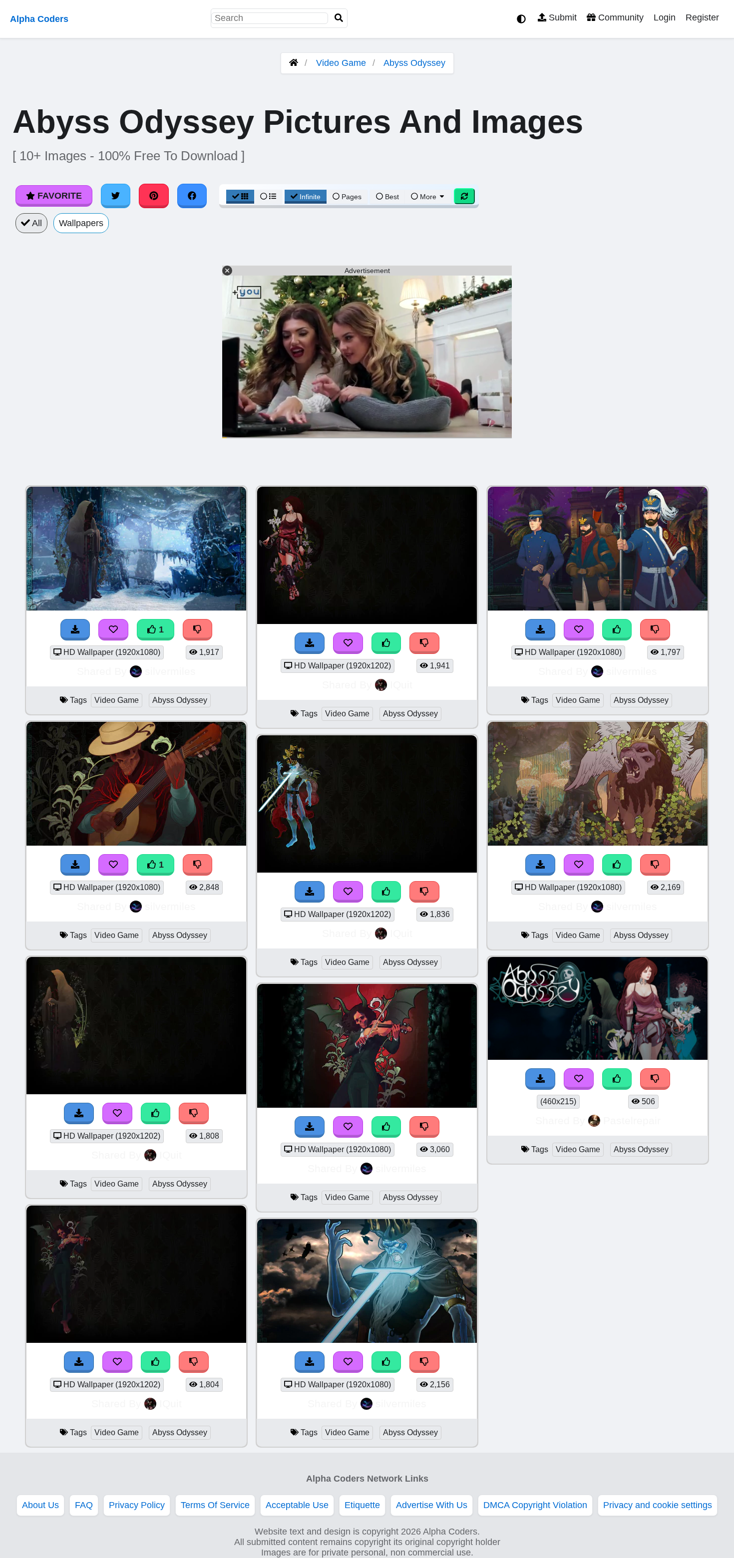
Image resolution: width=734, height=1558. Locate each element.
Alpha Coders (39, 19)
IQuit (170, 1155)
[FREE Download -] (75, 629)
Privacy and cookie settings (657, 1505)
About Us (40, 1505)
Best (391, 197)
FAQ (84, 1505)
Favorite (58, 196)
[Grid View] (240, 197)
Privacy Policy (137, 1505)
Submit (561, 17)
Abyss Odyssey (414, 63)
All (36, 223)
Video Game (341, 63)
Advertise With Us (431, 1505)
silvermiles (170, 671)
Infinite (310, 197)
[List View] (268, 197)
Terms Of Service (215, 1505)
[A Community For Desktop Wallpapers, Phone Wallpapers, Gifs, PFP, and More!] (293, 63)
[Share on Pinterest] (154, 196)
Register (702, 17)
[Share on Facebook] (192, 196)
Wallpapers (81, 223)
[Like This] (156, 1113)
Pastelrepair (632, 1120)
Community (620, 17)
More (428, 197)
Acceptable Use (297, 1505)
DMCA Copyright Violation (535, 1505)
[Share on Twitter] (116, 196)
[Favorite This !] (113, 629)
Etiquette (362, 1505)
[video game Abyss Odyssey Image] (598, 1057)
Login (665, 17)
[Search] (339, 18)
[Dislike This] (198, 629)
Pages (352, 197)
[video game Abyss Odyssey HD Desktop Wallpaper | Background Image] (136, 608)
